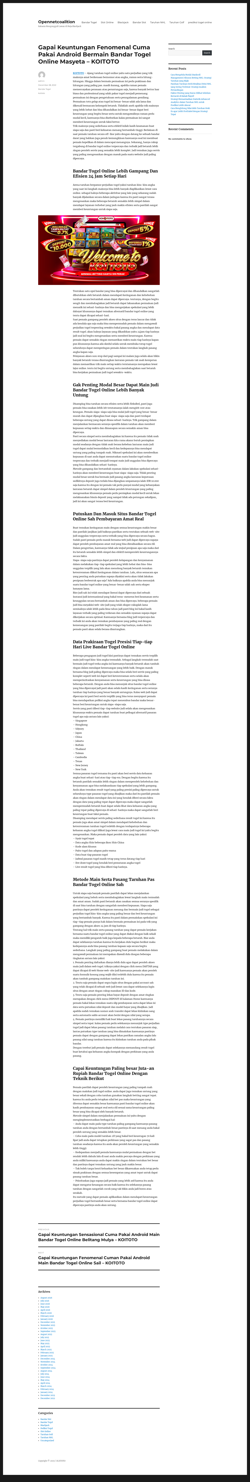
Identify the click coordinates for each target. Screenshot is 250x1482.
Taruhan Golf (176, 22)
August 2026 (46, 1298)
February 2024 (47, 1389)
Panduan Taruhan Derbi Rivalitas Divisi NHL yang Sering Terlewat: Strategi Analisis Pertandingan (191, 87)
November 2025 (48, 1325)
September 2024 (48, 1368)
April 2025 (45, 1346)
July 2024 (45, 1374)
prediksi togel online (200, 22)
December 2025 (48, 1322)
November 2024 (48, 1362)
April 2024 (45, 1383)
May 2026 (45, 1307)
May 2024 (45, 1380)
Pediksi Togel (47, 1428)
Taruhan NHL (157, 22)
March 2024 (46, 1386)
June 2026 (45, 1304)
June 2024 (45, 1377)
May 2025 (45, 1343)
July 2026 (45, 1301)
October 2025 (47, 1328)
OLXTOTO (60, 1461)
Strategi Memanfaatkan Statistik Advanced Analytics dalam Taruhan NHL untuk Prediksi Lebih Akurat (190, 102)
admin (41, 81)
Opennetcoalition (56, 21)
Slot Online (107, 22)
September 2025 (48, 1331)
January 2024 (47, 1392)
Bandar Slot (139, 22)
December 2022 (48, 1398)
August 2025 (46, 1334)
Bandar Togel (89, 22)
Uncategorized (47, 1440)
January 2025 (47, 1355)
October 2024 (47, 1365)
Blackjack (123, 22)
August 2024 (46, 1371)
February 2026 (47, 1316)
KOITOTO (78, 73)
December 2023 (48, 1395)
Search (171, 49)
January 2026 (47, 1319)
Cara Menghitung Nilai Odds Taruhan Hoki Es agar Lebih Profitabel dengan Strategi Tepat (190, 111)
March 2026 (46, 1313)
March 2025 (46, 1349)
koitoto (41, 93)
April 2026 (45, 1310)
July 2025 (45, 1337)
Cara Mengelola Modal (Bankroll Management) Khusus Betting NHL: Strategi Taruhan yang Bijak (191, 78)
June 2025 (45, 1340)
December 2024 (48, 1359)
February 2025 (47, 1352)
